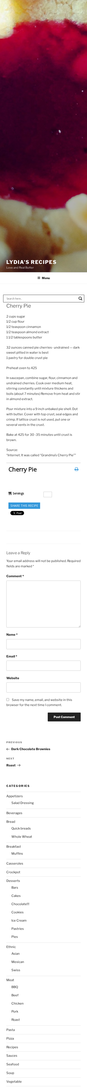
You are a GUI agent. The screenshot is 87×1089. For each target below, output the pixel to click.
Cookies (17, 912)
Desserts (13, 881)
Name (12, 635)
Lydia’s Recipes (31, 262)
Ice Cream (19, 920)
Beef (15, 995)
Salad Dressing (22, 803)
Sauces (11, 1056)
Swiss (15, 970)
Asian (15, 954)
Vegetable (14, 1082)
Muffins (17, 853)
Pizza (10, 1038)
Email (11, 656)
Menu (46, 278)
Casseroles (14, 863)
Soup (10, 1073)
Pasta (10, 1030)
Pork (14, 1011)
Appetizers (14, 796)
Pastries (17, 929)
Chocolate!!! (20, 904)
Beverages (14, 813)
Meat (10, 980)
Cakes (16, 896)
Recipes (12, 1047)
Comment (15, 576)
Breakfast (13, 847)
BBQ (14, 987)
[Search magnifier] (80, 298)
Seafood (12, 1064)
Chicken (17, 1003)
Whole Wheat (21, 837)
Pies (14, 937)
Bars (14, 887)
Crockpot (13, 872)
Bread (10, 822)
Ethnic (11, 947)
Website (12, 678)
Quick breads (21, 828)
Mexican (17, 962)
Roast (15, 1020)
